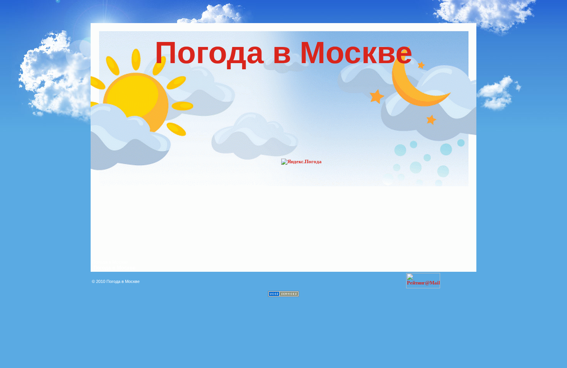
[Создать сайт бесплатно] (283, 295)
